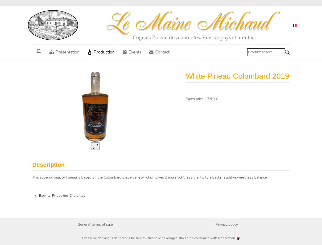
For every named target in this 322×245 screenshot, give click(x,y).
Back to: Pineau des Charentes (61, 195)
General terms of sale (95, 224)
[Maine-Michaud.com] (157, 25)
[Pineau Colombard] (95, 107)
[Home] (38, 51)
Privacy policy (227, 224)
